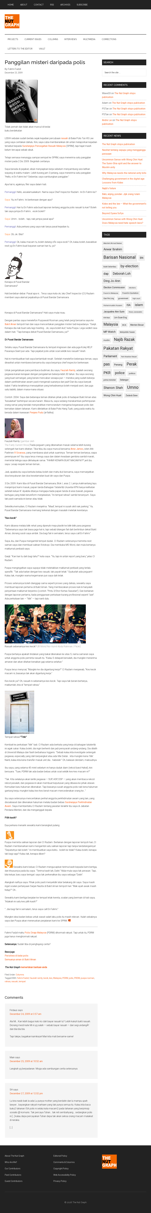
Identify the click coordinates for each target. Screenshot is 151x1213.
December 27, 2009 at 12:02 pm (26, 1093)
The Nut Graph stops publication (128, 102)
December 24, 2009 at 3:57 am (25, 1014)
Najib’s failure (109, 188)
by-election (129, 266)
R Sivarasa (19, 452)
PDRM (65, 978)
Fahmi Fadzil (23, 978)
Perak (132, 364)
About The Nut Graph (14, 1156)
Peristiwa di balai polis (16, 955)
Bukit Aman (10, 324)
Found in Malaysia (111, 293)
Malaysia (57, 978)
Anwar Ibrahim (113, 249)
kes (50, 978)
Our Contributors (12, 1168)
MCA (124, 325)
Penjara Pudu (36, 412)
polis (71, 978)
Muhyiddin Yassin (127, 332)
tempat (22, 981)
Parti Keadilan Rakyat (129, 357)
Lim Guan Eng (120, 317)
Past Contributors (13, 1175)
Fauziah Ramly (67, 370)
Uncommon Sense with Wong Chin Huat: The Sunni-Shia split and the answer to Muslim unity (122, 163)
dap (106, 273)
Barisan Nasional (120, 257)
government (123, 298)
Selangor (124, 379)
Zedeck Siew (131, 395)
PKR (107, 373)
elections (132, 288)
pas (107, 364)
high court (136, 298)
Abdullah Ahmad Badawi (113, 243)
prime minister (110, 380)
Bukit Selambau (110, 267)
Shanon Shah (113, 388)
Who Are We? (11, 1162)
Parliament (110, 356)
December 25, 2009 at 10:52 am (26, 1061)
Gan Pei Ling (109, 298)
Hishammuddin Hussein (113, 305)
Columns (20, 974)
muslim (107, 340)
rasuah (64, 138)
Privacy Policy (60, 1181)
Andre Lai (107, 120)
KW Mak (107, 318)
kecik (46, 978)
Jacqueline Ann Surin (114, 311)
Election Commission (114, 287)
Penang (118, 364)
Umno (132, 387)
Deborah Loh (122, 273)
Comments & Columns (64, 1162)
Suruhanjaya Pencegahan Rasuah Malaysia (44, 146)
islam (139, 305)
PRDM (77, 978)
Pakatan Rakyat (118, 348)
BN (141, 257)
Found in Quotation (130, 293)
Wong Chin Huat (112, 395)
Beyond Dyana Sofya (112, 213)
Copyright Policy (61, 1168)
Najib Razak (124, 339)
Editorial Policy (60, 1156)
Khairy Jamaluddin (135, 312)
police (120, 373)
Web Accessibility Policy (64, 1175)
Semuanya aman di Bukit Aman (20, 959)
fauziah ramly (36, 978)
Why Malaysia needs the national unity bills (124, 173)
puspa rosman (87, 978)
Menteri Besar (137, 325)
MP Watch (110, 331)
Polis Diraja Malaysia (35, 932)
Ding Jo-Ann (112, 281)
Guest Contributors (13, 1181)
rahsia (7, 981)
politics (132, 373)
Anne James (76, 448)
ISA (129, 305)
